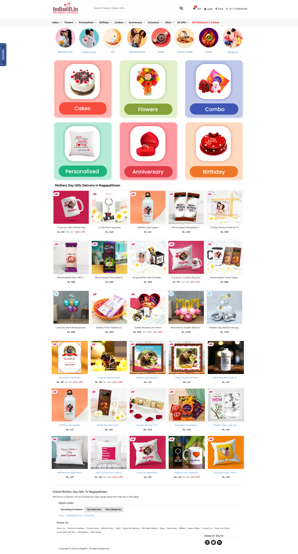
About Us (61, 528)
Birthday (104, 22)
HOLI (61, 515)
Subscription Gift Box (66, 532)
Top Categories (113, 509)
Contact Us (207, 528)
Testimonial (172, 528)
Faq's (118, 528)
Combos (119, 22)
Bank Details (96, 532)
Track (220, 8)
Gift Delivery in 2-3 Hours (205, 22)
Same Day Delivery (131, 528)
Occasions (154, 22)
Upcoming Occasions (71, 509)
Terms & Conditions (75, 528)
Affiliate (182, 528)
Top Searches (94, 509)
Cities (168, 22)
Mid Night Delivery (150, 528)
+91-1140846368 (237, 8)
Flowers (69, 22)
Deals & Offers (194, 528)
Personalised (86, 22)
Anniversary (135, 22)
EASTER (89, 515)
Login (209, 8)
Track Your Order (221, 528)
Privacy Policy (93, 528)
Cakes (55, 22)
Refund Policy (107, 528)
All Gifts (182, 22)
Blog (162, 528)
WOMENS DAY (74, 515)
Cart (198, 8)
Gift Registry (83, 532)
